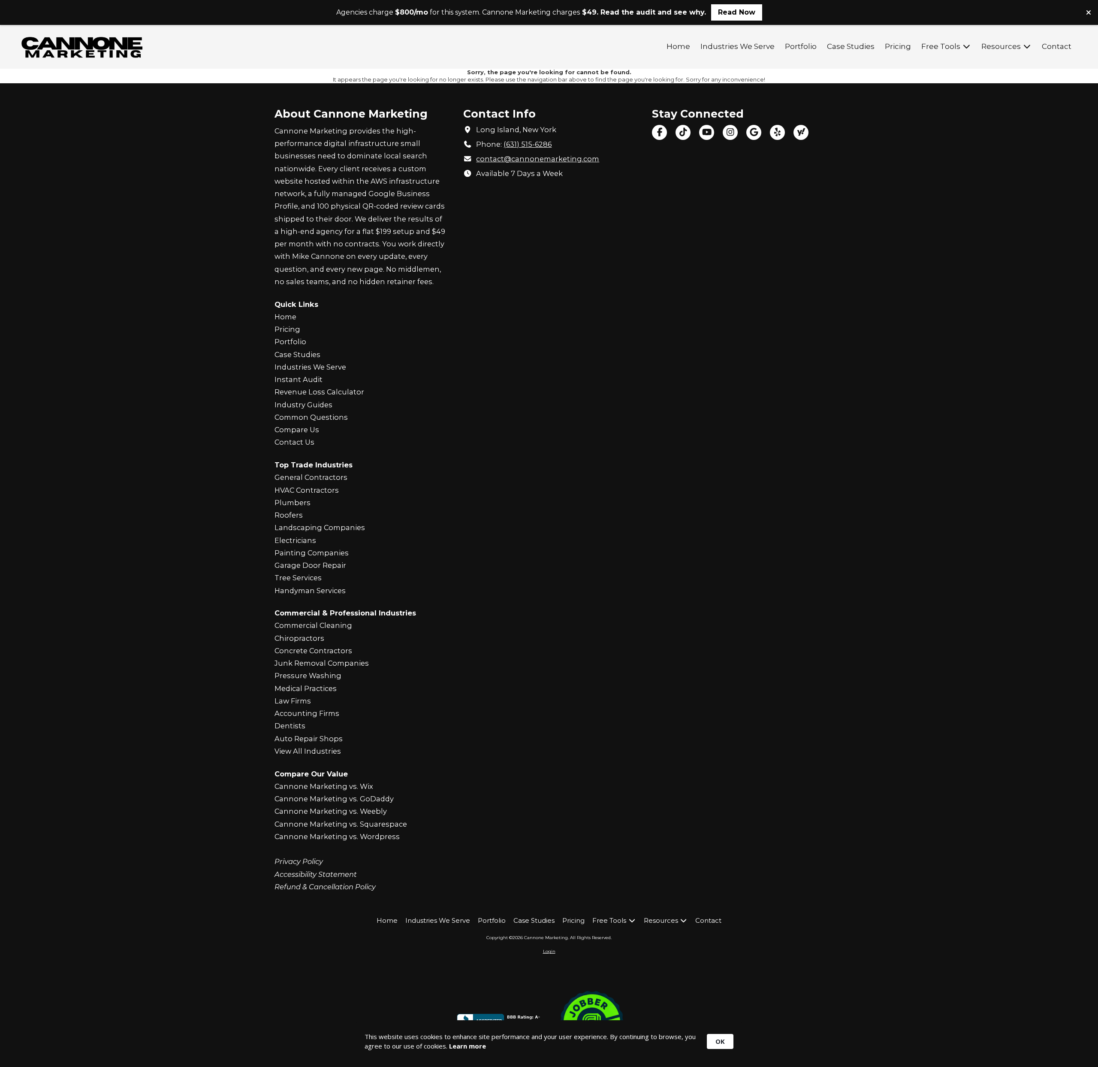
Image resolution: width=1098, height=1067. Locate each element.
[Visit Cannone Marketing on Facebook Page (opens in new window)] (659, 132)
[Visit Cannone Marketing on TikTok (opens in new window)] (683, 132)
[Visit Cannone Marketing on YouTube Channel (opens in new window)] (706, 132)
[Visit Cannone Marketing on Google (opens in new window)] (753, 132)
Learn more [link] (467, 1046)
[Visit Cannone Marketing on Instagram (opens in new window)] (730, 132)
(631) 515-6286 (528, 144)
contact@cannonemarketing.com (537, 159)
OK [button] (720, 1041)
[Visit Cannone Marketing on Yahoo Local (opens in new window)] (800, 132)
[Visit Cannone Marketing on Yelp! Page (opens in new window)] (777, 132)
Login (549, 951)
